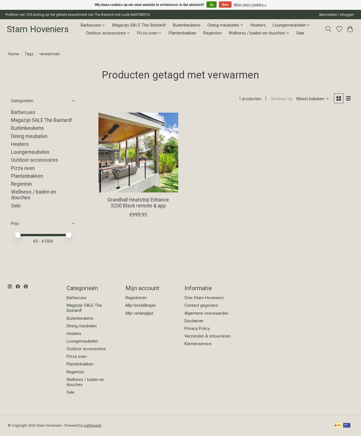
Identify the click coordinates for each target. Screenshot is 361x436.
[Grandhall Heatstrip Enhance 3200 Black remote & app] (138, 152)
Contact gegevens (201, 305)
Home (13, 53)
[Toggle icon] (328, 29)
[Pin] (346, 425)
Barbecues (23, 112)
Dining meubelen (29, 136)
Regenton (212, 33)
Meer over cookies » (250, 5)
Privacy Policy (197, 328)
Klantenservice (198, 343)
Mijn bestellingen (141, 305)
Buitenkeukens (187, 25)
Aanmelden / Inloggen (336, 15)
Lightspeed (92, 426)
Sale (300, 33)
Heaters (258, 25)
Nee (225, 5)
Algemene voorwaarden (206, 313)
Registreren (136, 297)
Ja (211, 5)
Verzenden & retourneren (207, 336)
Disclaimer (194, 320)
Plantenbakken (182, 33)
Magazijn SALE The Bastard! (139, 25)
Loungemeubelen (30, 152)
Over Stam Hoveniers (204, 297)
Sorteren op (282, 98)
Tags (29, 53)
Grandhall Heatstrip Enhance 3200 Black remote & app (138, 203)
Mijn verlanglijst (139, 313)
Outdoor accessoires (34, 160)
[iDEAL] (337, 425)
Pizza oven (23, 168)
